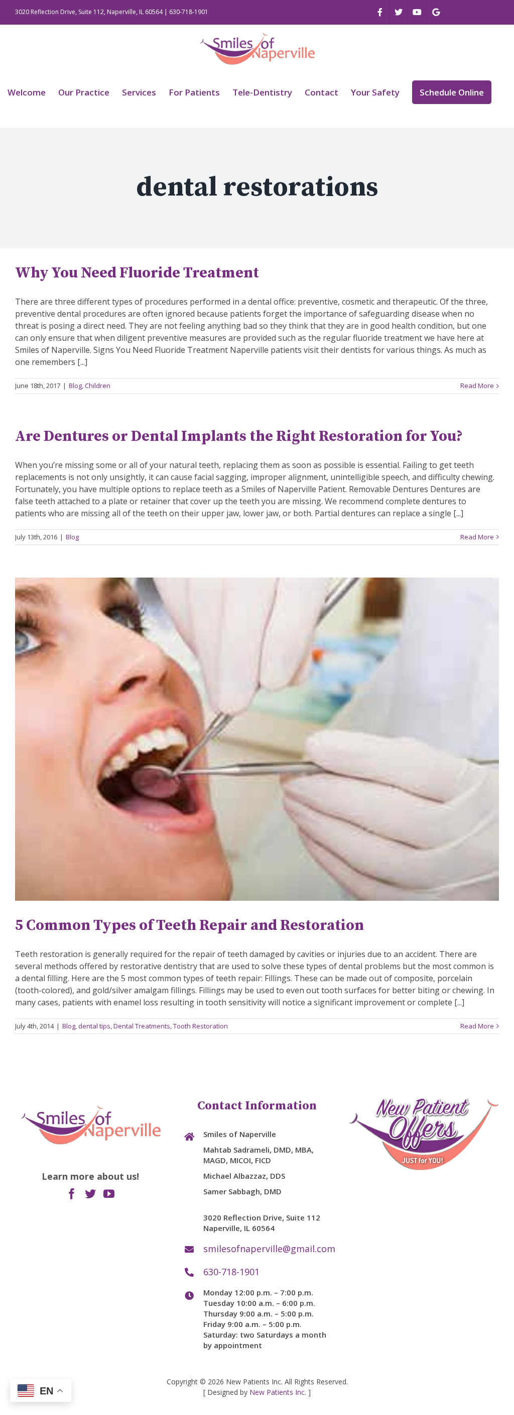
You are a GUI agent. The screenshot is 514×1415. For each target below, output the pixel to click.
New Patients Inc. (277, 1392)
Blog (75, 385)
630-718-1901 (188, 12)
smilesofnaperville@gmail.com (267, 1249)
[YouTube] (108, 1193)
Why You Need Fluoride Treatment (137, 272)
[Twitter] (90, 1193)
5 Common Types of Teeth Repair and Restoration (189, 925)
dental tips (94, 1025)
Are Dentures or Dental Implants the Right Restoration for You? (239, 436)
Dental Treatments (141, 1025)
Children (97, 385)
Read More (477, 385)
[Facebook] (71, 1193)
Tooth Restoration (200, 1025)
